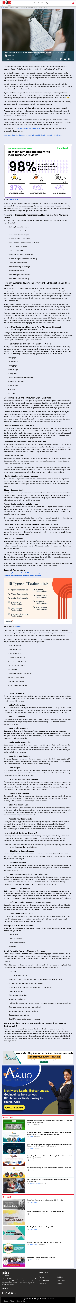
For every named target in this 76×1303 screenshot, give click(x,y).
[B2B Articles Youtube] (12, 1293)
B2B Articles (50, 1299)
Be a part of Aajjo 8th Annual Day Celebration (41, 1257)
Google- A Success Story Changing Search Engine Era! (44, 1242)
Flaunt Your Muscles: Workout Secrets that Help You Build (45, 1200)
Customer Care (21, 1301)
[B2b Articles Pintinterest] (65, 59)
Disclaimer (60, 1277)
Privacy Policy (61, 1280)
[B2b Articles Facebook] (57, 59)
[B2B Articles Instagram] (6, 1293)
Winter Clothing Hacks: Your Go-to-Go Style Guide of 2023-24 (46, 1211)
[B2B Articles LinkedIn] (15, 1293)
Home (35, 3)
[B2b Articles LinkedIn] (70, 59)
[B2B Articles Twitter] (9, 1293)
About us (41, 1277)
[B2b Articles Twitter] (61, 59)
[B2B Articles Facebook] (3, 1293)
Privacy (12, 1301)
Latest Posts (41, 3)
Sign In (48, 3)
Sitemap (59, 1283)
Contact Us (42, 1283)
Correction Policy (44, 1280)
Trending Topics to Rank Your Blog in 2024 (40, 1227)
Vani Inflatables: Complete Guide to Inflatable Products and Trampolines (49, 1167)
